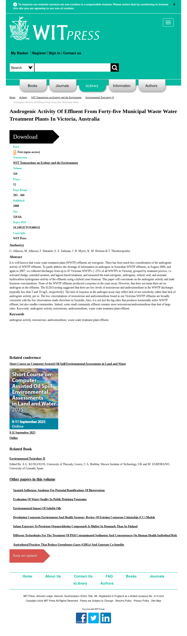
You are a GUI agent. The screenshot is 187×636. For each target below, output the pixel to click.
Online (13, 438)
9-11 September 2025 (22, 432)
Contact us (72, 52)
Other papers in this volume (32, 479)
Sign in (54, 52)
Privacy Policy (141, 600)
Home (12, 97)
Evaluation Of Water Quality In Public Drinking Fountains (50, 499)
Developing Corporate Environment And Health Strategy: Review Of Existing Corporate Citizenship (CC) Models (84, 517)
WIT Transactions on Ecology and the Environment (56, 97)
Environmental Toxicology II (99, 97)
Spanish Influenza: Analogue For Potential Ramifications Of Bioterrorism (59, 490)
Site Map (156, 600)
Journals (62, 85)
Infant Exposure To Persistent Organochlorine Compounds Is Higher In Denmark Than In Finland (75, 526)
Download (25, 137)
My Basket (19, 52)
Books (32, 85)
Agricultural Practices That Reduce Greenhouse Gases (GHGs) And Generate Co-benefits (68, 544)
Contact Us (83, 576)
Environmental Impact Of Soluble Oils (37, 508)
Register (39, 52)
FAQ (109, 576)
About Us (53, 576)
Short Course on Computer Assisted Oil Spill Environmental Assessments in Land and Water (67, 364)
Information (122, 85)
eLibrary (92, 85)
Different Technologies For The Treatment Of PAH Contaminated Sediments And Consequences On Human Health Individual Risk (95, 535)
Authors (151, 85)
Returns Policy (123, 600)
